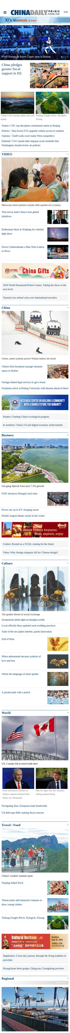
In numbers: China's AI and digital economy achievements (33, 425)
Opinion (6, 135)
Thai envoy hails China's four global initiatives (20, 214)
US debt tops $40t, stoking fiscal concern (23, 812)
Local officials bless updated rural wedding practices (28, 625)
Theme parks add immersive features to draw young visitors (22, 902)
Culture (7, 563)
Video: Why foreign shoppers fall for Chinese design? (30, 552)
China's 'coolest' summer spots (17, 875)
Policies (6, 130)
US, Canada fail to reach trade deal (19, 763)
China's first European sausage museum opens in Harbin (22, 368)
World (6, 712)
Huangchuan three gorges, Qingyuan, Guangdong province (33, 968)
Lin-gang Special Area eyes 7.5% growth (23, 486)
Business (8, 435)
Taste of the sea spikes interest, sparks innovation (27, 631)
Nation (5, 125)
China (6, 307)
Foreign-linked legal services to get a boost (23, 382)
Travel (6, 825)
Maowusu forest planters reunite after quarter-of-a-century (31, 205)
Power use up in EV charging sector (20, 509)
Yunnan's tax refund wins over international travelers (30, 297)
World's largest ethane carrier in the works (23, 515)
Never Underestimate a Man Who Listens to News (23, 249)
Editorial (6, 141)
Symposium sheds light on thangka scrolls (23, 619)
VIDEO (7, 154)
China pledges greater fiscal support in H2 (12, 69)
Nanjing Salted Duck (12, 882)
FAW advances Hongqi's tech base (19, 493)
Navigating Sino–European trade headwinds (24, 805)
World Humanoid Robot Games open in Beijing (25, 56)
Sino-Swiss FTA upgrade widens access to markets (38, 130)
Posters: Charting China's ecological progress (26, 416)
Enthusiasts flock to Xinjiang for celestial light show (23, 231)
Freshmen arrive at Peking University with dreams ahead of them (35, 388)
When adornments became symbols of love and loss (21, 658)
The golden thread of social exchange (21, 614)
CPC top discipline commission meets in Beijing (35, 125)
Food (16, 825)
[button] (5, 42)
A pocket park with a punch (16, 692)
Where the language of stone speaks (20, 674)
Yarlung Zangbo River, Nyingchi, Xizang (23, 917)
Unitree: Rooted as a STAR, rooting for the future (28, 544)
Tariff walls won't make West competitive (33, 135)
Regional (8, 978)
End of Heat (8, 639)
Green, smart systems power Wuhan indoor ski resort (29, 358)
